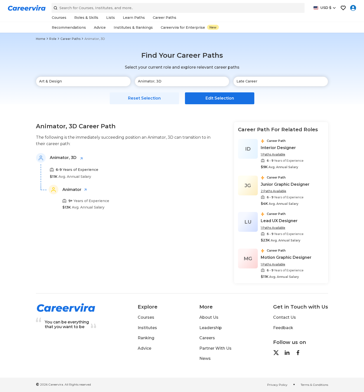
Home (40, 39)
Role (52, 39)
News (205, 358)
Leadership (210, 327)
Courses (146, 317)
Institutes (147, 327)
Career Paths (70, 39)
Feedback (283, 327)
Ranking (146, 338)
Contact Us (284, 317)
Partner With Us (215, 348)
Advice (144, 348)
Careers (207, 338)
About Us (208, 317)
